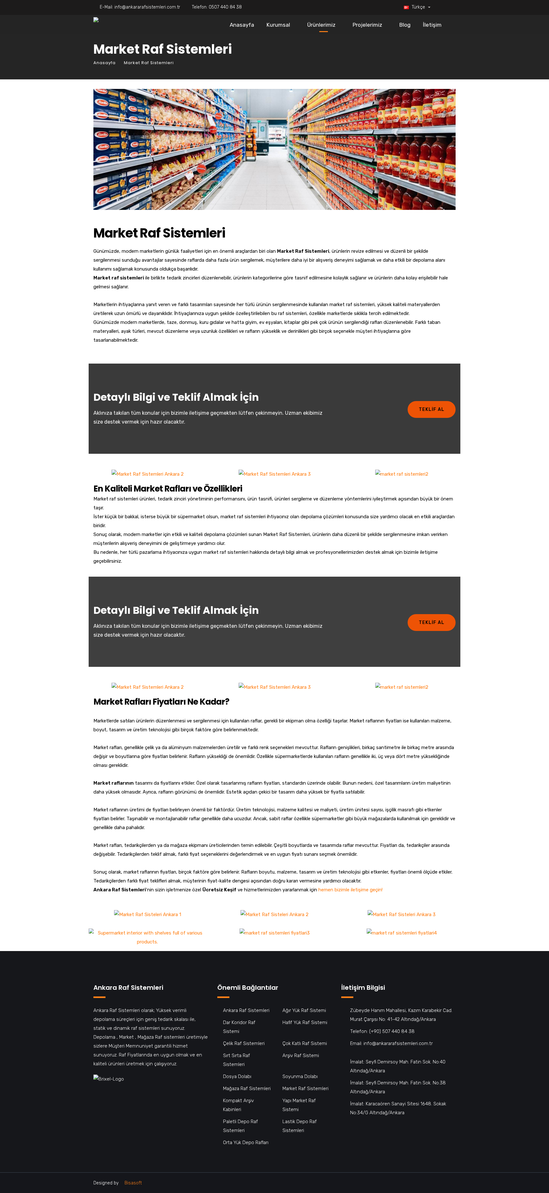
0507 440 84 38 (225, 7)
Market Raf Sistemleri (305, 1088)
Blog (404, 25)
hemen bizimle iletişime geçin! (350, 890)
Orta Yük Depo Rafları (245, 1142)
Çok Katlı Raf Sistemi (304, 1043)
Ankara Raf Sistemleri (246, 1010)
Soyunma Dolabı (300, 1076)
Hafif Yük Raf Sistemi (304, 1022)
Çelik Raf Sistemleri (244, 1043)
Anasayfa (242, 25)
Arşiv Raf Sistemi (300, 1055)
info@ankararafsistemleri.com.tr (147, 7)
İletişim (432, 25)
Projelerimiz (367, 25)
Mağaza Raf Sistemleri (247, 1088)
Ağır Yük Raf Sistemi (304, 1010)
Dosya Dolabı (237, 1076)
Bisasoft (133, 1183)
